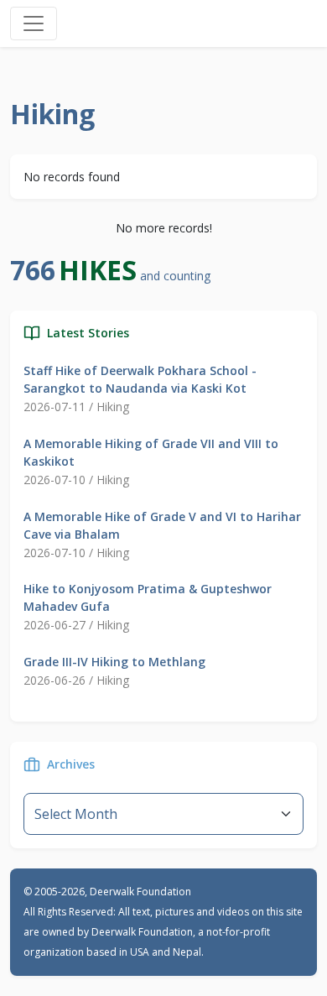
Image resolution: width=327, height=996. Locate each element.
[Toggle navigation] (33, 23)
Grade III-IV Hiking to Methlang (114, 662)
